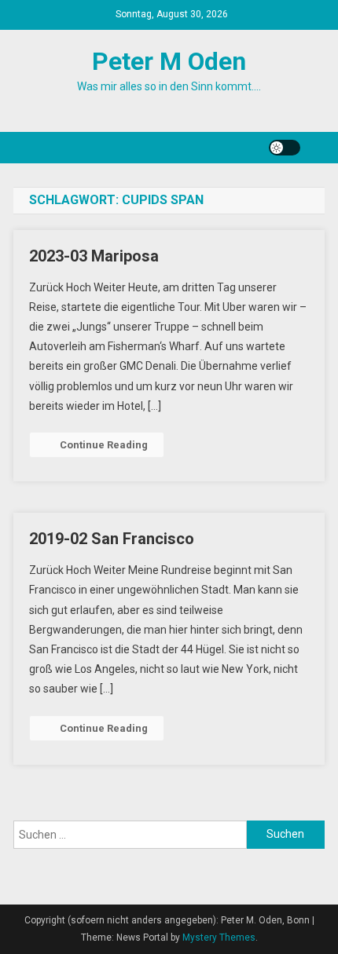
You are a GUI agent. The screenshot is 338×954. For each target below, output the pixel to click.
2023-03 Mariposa (94, 256)
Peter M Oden (169, 61)
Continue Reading (104, 445)
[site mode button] (284, 147)
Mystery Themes (218, 937)
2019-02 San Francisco (111, 538)
